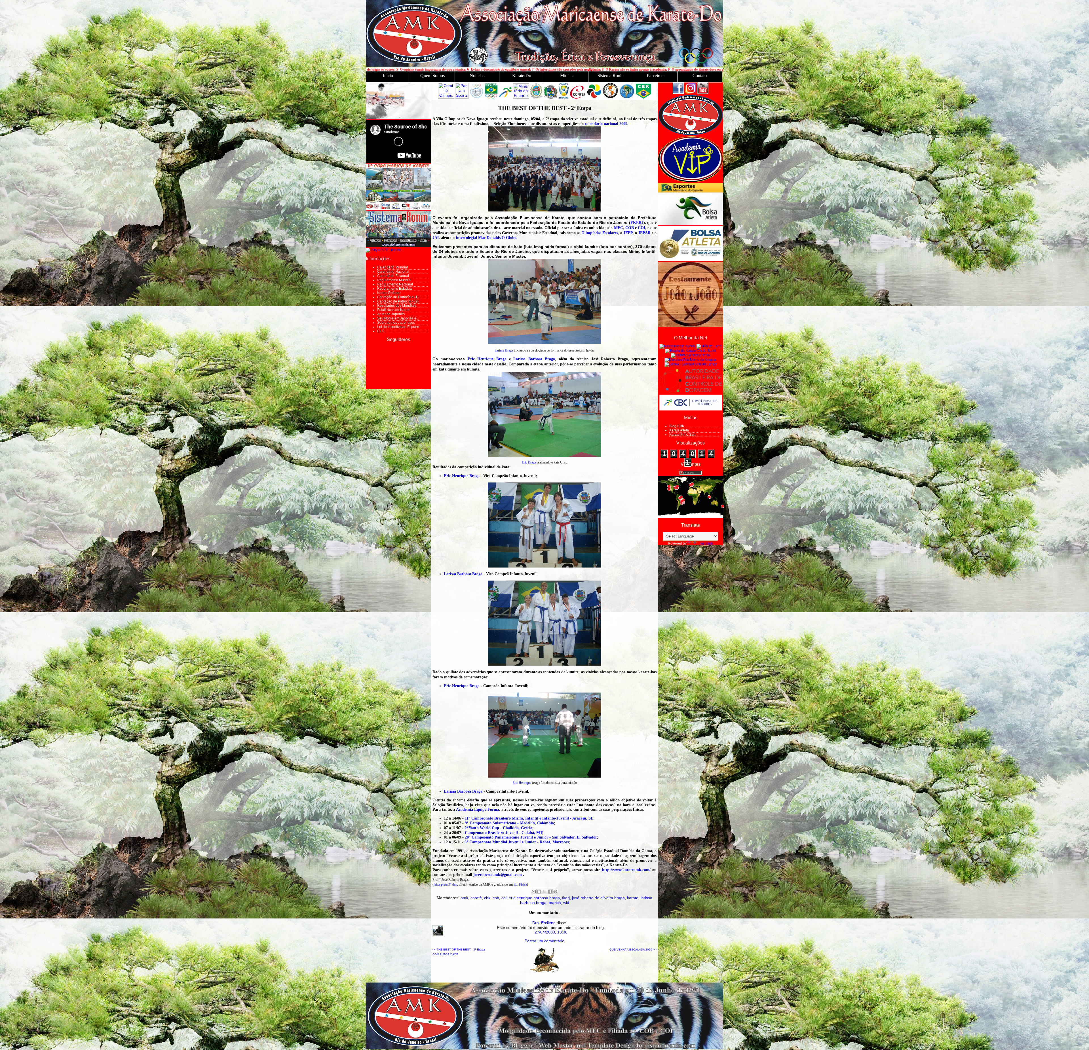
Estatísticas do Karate (393, 310)
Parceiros (655, 75)
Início (388, 75)
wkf (566, 902)
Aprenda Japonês (391, 314)
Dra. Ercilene (544, 922)
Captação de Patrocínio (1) (398, 297)
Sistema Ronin (611, 75)
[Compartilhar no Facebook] (550, 891)
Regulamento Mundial (394, 280)
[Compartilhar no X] (544, 891)
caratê (476, 898)
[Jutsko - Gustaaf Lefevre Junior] (690, 364)
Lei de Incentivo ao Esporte (398, 327)
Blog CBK (676, 426)
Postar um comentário (544, 941)
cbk (487, 898)
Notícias (477, 75)
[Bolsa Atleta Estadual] (690, 260)
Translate (706, 543)
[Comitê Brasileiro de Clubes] (690, 409)
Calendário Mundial (392, 267)
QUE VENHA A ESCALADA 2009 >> (633, 949)
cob (496, 898)
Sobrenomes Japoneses (396, 323)
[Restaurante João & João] (690, 326)
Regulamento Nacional (395, 284)
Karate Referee (389, 293)
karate (632, 898)
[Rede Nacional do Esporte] (690, 224)
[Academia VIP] (690, 181)
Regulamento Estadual (395, 289)
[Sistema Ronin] (398, 246)
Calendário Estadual (393, 276)
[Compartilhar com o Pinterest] (555, 891)
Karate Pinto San (682, 435)
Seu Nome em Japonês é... (398, 318)
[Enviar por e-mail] (534, 891)
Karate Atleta (679, 430)
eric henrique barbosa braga (534, 898)
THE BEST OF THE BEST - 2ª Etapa (544, 107)
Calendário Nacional (393, 272)
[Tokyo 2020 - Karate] (383, 250)
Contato (700, 75)
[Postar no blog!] (539, 891)
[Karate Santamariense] (690, 355)
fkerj (566, 898)
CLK (380, 331)
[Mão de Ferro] (709, 346)
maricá (555, 902)
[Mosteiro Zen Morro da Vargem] (690, 360)
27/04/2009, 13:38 (551, 932)
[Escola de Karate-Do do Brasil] (690, 351)
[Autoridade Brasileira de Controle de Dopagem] (690, 393)
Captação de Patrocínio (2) (398, 301)
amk (464, 898)
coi (503, 898)
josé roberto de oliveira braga (598, 898)
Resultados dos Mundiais (396, 306)
